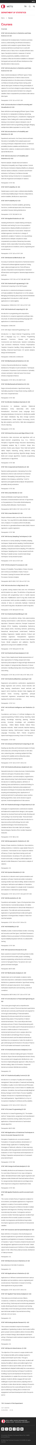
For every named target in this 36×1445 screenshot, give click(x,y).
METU (33, 1)
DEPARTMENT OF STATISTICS (13, 12)
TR (25, 6)
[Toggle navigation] (34, 6)
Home (2, 18)
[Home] (7, 6)
